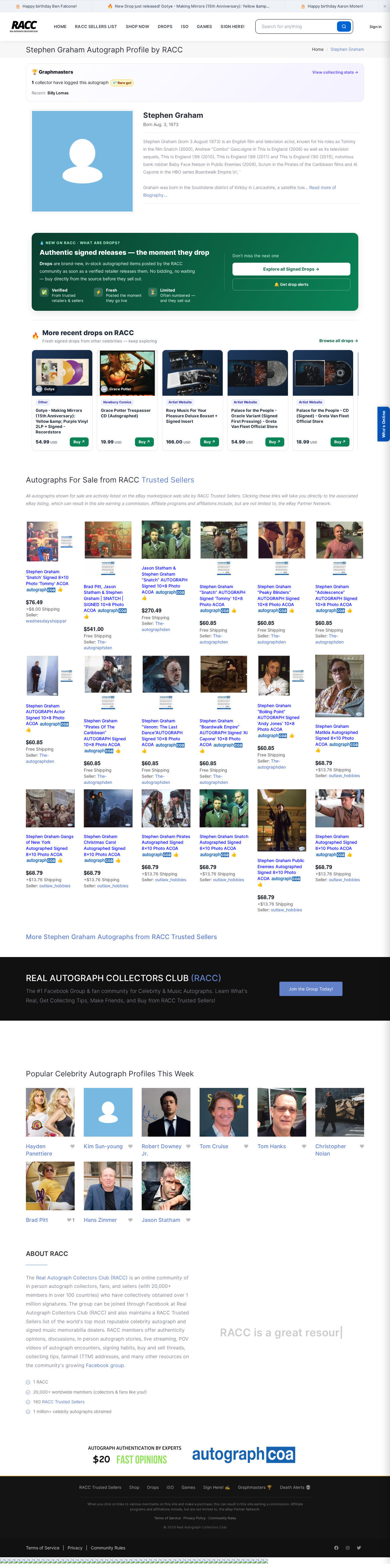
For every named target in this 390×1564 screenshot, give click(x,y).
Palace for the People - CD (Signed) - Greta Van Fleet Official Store (322, 415)
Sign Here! (232, 26)
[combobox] (297, 26)
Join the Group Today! (311, 988)
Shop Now (137, 26)
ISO (184, 26)
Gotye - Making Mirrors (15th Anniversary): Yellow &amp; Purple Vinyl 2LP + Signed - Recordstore (62, 421)
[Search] (344, 26)
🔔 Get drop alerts (291, 284)
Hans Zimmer (100, 1220)
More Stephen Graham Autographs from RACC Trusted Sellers (121, 937)
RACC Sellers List (96, 26)
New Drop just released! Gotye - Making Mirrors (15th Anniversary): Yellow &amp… (189, 6)
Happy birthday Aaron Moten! (331, 6)
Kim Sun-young (103, 1146)
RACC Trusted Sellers (63, 1401)
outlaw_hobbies (344, 775)
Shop (134, 1487)
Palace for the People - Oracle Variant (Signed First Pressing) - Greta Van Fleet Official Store (254, 418)
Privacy (75, 1547)
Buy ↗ (79, 442)
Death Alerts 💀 (295, 1487)
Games (204, 26)
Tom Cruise (214, 1146)
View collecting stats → (335, 72)
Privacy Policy (194, 1518)
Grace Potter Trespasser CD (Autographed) (126, 413)
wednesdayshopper (46, 620)
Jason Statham (161, 1220)
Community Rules (222, 1518)
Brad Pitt (37, 1220)
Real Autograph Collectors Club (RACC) (82, 1278)
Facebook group (105, 1365)
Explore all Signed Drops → (291, 269)
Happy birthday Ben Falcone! (46, 6)
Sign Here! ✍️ (216, 1487)
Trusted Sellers (167, 479)
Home (60, 26)
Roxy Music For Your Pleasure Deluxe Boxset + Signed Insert (192, 415)
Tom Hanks (271, 1146)
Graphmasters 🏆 (255, 1487)
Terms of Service (167, 1518)
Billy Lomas (58, 92)
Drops (165, 26)
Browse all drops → (338, 340)
